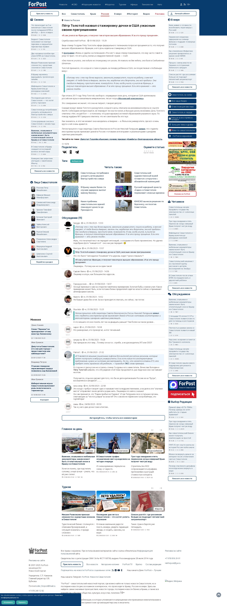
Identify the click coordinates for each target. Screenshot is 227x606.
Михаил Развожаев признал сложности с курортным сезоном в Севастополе (78, 517)
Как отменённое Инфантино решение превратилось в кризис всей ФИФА (181, 53)
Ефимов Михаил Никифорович (43, 196)
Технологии (147, 4)
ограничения (122, 451)
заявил (142, 128)
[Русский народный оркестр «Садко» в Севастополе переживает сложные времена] (123, 187)
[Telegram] (77, 152)
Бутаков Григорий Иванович (44, 218)
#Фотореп (132, 13)
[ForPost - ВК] (115, 570)
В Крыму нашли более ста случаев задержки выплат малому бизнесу (93, 190)
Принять (22, 602)
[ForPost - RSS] (112, 570)
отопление (88, 451)
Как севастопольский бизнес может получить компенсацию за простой (181, 435)
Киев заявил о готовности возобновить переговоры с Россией (181, 27)
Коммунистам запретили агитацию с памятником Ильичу (42, 160)
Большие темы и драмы (182, 125)
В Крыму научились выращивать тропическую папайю (42, 76)
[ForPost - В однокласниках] (121, 570)
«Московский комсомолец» (130, 98)
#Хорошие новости (91, 4)
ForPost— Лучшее (152, 570)
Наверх (219, 594)
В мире (118, 13)
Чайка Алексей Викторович (43, 225)
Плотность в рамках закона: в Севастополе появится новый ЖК (182, 330)
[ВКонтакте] (65, 152)
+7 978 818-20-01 (173, 558)
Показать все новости (45, 171)
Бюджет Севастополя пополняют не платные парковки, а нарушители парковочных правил (41, 43)
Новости (63, 4)
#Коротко (109, 4)
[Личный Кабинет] (181, 4)
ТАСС (127, 363)
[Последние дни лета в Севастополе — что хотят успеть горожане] (113, 492)
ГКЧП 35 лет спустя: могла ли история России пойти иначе (181, 446)
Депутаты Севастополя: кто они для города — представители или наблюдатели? (43, 350)
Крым (93, 13)
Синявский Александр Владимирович (46, 203)
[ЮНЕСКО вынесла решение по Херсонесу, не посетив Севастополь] (123, 201)
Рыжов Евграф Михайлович (43, 233)
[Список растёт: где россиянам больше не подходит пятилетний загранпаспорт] (148, 492)
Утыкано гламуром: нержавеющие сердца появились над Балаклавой (44, 368)
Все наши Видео (179, 101)
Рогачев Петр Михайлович (42, 188)
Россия (105, 14)
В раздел (44, 400)
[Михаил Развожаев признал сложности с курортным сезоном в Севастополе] (79, 492)
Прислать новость (44, 13)
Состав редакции (153, 564)
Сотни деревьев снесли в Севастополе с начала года (43, 122)
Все (64, 13)
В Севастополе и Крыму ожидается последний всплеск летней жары (41, 149)
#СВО (74, 4)
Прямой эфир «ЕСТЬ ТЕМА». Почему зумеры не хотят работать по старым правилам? (181, 411)
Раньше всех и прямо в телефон (181, 118)
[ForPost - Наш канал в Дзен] (123, 570)
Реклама (159, 14)
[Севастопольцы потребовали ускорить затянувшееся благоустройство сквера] (70, 173)
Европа (159, 509)
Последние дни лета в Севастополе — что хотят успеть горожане (112, 517)
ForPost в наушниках (182, 136)
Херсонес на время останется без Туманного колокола (182, 340)
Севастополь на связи (182, 94)
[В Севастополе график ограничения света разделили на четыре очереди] (113, 434)
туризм (90, 509)
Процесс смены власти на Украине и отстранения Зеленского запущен (180, 65)
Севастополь (78, 13)
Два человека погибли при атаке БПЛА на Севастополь (43, 54)
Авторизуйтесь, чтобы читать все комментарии (113, 418)
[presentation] (152, 429)
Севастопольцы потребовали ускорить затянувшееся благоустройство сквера (95, 176)
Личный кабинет (182, 13)
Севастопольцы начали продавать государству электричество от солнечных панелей (181, 211)
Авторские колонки (110, 564)
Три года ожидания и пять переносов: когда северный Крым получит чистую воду (148, 459)
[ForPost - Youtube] (118, 570)
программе (69, 53)
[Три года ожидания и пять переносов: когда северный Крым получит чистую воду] (148, 434)
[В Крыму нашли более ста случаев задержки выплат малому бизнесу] (70, 187)
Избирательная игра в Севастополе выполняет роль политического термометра (43, 386)
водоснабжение (155, 451)
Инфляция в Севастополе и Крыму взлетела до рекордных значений (43, 88)
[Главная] (37, 3)
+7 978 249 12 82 (36, 590)
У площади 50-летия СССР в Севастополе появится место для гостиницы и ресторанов (182, 318)
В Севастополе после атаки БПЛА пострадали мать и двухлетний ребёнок (181, 277)
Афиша (134, 4)
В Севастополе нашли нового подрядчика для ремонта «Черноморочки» (182, 365)
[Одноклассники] (71, 152)
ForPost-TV (127, 564)
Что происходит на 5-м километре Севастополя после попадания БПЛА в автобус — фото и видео (42, 29)
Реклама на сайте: (173, 550)
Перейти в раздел (44, 262)
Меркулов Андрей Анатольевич (44, 247)
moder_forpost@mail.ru (45, 586)
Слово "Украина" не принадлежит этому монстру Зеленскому (41, 331)
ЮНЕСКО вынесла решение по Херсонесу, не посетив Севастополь (149, 204)
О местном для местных (183, 107)
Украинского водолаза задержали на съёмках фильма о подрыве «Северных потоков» (182, 40)
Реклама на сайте (37, 560)
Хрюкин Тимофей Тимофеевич (44, 210)
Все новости (92, 564)
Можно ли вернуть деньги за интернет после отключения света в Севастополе (181, 456)
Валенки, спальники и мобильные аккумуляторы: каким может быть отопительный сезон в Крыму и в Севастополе (78, 460)
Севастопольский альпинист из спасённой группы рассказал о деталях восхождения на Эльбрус (181, 265)
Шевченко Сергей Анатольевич (44, 255)
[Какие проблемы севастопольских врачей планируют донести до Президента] (70, 201)
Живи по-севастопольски (183, 130)
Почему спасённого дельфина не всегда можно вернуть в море (182, 468)
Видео (146, 13)
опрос (125, 509)
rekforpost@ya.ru (173, 563)
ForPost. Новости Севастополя (96, 577)
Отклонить (8, 602)
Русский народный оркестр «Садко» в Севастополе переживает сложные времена (149, 190)
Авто (159, 4)
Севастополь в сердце (182, 112)
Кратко (139, 564)
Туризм (122, 4)
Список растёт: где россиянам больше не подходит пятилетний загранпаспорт (147, 517)
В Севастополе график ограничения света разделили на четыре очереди (113, 459)
